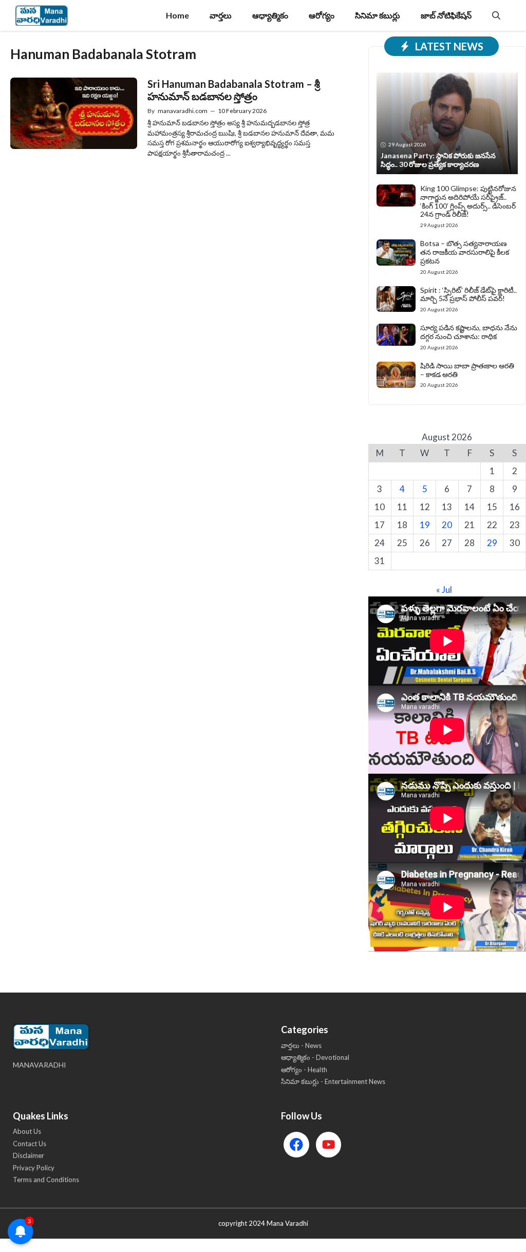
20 (447, 524)
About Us (27, 1131)
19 (425, 524)
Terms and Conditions (46, 1179)
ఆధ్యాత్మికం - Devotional (315, 1057)
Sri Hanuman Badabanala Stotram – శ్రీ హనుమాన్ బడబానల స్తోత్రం (233, 90)
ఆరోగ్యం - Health (304, 1070)
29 (492, 542)
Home (177, 15)
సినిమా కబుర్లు (377, 15)
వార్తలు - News (301, 1045)
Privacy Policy (33, 1168)
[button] (496, 15)
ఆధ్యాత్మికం (270, 15)
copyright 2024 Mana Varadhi (263, 1223)
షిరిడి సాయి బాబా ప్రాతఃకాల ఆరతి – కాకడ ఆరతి (467, 370)
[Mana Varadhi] (41, 15)
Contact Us (29, 1143)
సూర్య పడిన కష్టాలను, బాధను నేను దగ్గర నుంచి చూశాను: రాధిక (468, 332)
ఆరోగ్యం (321, 15)
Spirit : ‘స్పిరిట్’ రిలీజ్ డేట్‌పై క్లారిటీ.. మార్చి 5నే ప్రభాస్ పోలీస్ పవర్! (468, 294)
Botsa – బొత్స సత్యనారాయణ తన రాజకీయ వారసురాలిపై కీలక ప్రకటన (464, 252)
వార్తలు (221, 15)
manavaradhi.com (183, 111)
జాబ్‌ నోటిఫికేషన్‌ (446, 15)
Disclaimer (28, 1155)
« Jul (444, 589)
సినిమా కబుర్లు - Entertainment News (333, 1081)
